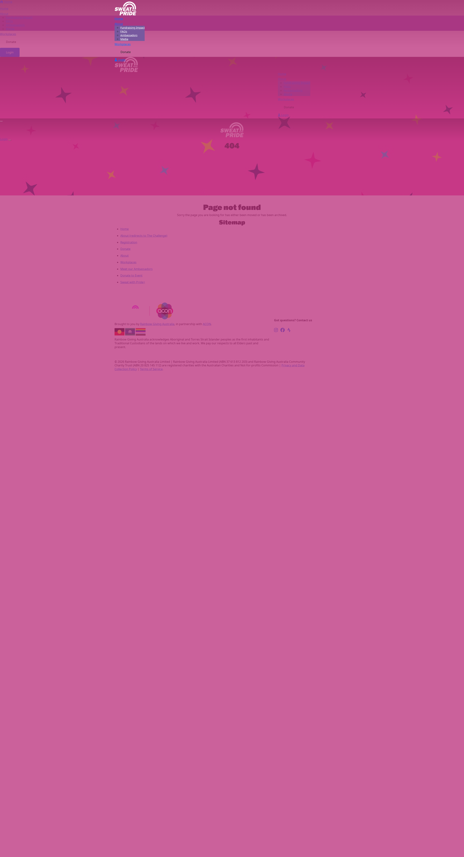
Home (119, 19)
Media (124, 39)
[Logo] (125, 8)
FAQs (123, 31)
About (119, 24)
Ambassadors (128, 35)
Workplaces (123, 44)
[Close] (9, 140)
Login (121, 60)
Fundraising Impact (132, 27)
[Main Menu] (1, 121)
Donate (126, 52)
